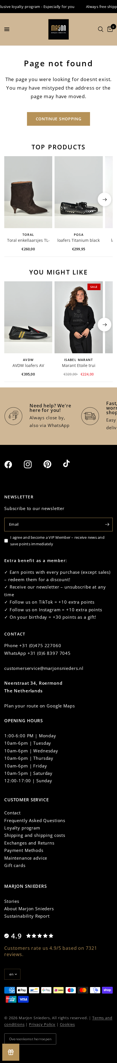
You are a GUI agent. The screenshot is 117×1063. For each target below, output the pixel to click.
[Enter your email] (107, 524)
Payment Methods (23, 850)
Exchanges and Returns (29, 843)
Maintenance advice (25, 858)
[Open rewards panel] (10, 1052)
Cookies (67, 1024)
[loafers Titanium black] (79, 192)
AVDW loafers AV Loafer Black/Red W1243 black (28, 366)
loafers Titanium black (78, 240)
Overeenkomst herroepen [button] (30, 1039)
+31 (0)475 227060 (40, 645)
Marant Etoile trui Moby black (78, 366)
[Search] (100, 29)
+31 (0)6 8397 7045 (49, 653)
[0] (109, 29)
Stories (11, 901)
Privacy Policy (42, 1024)
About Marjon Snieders (29, 908)
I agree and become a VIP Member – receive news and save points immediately (57, 540)
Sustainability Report (27, 916)
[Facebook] (13, 464)
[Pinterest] (52, 464)
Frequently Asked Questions (34, 820)
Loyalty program (22, 828)
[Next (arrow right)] (104, 199)
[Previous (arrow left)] (12, 199)
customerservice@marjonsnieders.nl (43, 668)
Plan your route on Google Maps (39, 706)
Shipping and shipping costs (34, 835)
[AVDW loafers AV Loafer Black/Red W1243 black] (28, 317)
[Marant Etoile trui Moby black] (79, 317)
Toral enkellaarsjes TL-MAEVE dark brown (28, 241)
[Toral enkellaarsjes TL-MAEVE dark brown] (28, 192)
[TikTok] (72, 464)
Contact (12, 813)
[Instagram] (33, 464)
